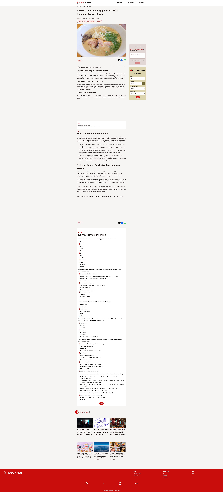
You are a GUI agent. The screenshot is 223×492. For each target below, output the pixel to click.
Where (131, 76)
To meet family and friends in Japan (89, 281)
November (83, 264)
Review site (83, 348)
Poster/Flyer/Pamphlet (85, 360)
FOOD (84, 6)
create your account (138, 49)
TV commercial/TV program (87, 369)
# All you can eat (81, 21)
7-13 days (82, 327)
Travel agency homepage (86, 346)
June (81, 253)
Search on (132, 91)
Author (90, 18)
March (81, 246)
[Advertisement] (88, 112)
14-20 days (83, 330)
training (82, 299)
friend (81, 313)
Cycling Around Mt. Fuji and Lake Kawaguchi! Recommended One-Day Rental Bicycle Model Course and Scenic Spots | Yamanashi (101, 455)
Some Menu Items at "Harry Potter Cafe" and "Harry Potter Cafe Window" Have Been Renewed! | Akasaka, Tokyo (117, 432)
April (81, 248)
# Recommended (91, 21)
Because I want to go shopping (88, 290)
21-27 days (83, 332)
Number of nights (134, 86)
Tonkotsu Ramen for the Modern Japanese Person (89, 127)
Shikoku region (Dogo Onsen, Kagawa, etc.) (91, 395)
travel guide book (84, 362)
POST (138, 63)
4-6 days (82, 325)
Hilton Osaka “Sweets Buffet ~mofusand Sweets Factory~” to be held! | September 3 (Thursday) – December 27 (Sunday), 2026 (84, 455)
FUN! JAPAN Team (95, 18)
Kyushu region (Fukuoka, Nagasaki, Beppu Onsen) (92, 397)
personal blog (83, 353)
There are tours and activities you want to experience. (93, 285)
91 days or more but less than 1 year (89, 337)
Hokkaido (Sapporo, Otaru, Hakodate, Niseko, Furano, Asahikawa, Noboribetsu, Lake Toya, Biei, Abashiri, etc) (101, 377)
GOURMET (89, 6)
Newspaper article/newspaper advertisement (91, 366)
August (82, 257)
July (81, 255)
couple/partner (84, 307)
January (82, 242)
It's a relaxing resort (85, 287)
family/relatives (84, 309)
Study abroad (83, 294)
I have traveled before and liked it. (88, 274)
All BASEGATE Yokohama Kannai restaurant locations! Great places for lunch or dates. (117, 455)
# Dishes (99, 21)
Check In (132, 81)
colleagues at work (85, 311)
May (81, 251)
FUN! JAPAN (79, 6)
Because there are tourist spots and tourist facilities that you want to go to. (99, 276)
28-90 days (83, 334)
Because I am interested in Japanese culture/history (93, 278)
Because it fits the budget (86, 292)
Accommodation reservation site (88, 355)
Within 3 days (83, 323)
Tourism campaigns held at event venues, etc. (91, 357)
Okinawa (82, 399)
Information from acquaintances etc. (89, 371)
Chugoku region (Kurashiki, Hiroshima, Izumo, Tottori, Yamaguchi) (96, 393)
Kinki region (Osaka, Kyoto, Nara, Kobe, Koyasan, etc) (93, 390)
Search (137, 97)
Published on (79, 18)
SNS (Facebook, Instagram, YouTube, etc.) (90, 351)
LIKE (80, 60)
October (82, 262)
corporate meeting (85, 296)
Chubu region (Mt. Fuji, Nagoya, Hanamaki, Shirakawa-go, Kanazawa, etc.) (98, 388)
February (82, 244)
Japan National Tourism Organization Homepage (92, 344)
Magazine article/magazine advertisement (90, 364)
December (82, 267)
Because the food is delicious (87, 283)
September (83, 260)
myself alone (83, 304)
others (82, 316)
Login (131, 49)
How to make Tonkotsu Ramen (84, 125)
